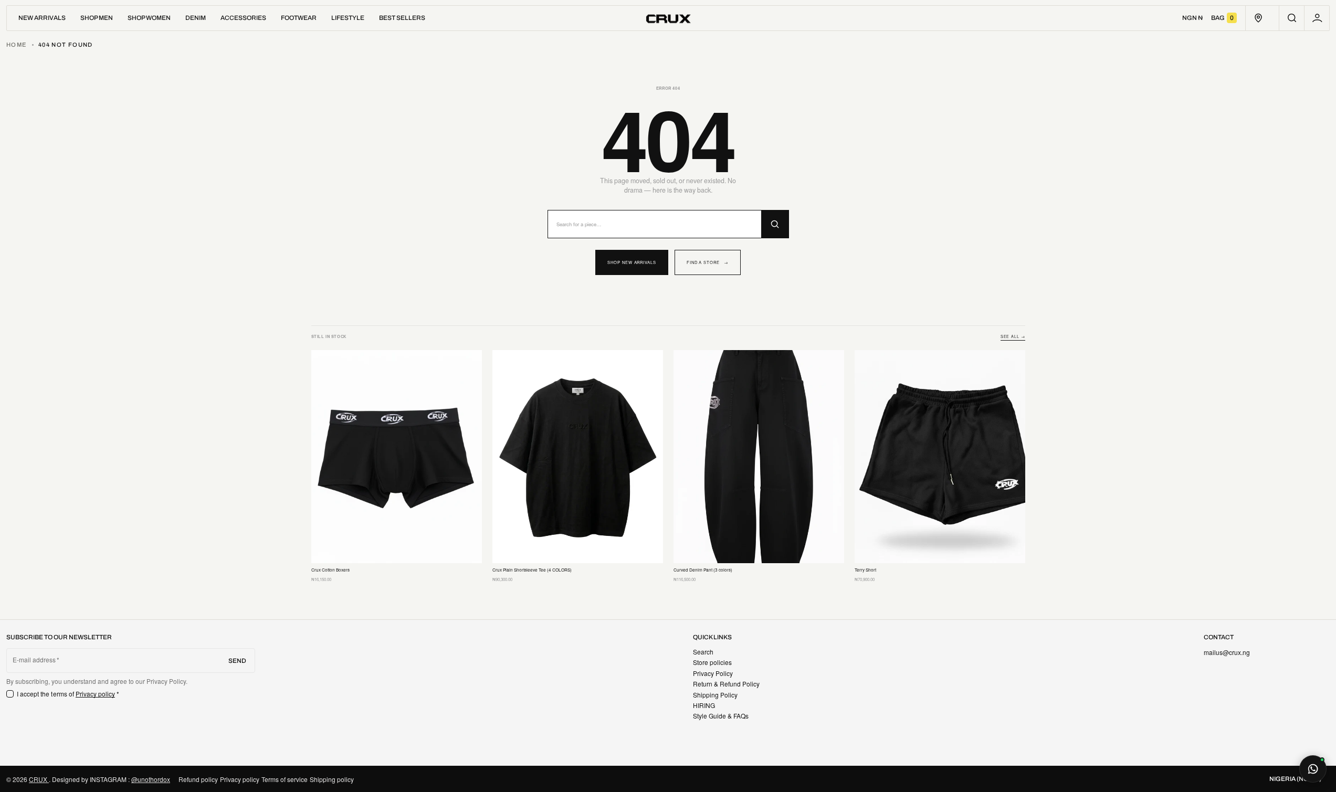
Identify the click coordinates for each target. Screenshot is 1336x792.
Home (16, 44)
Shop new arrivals (631, 262)
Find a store (708, 262)
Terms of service (284, 779)
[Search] (774, 224)
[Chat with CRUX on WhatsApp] (1313, 769)
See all (1013, 336)
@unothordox (150, 779)
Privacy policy (95, 693)
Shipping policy (332, 779)
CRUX (39, 779)
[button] (1291, 18)
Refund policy (198, 779)
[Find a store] (1258, 18)
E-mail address (34, 660)
